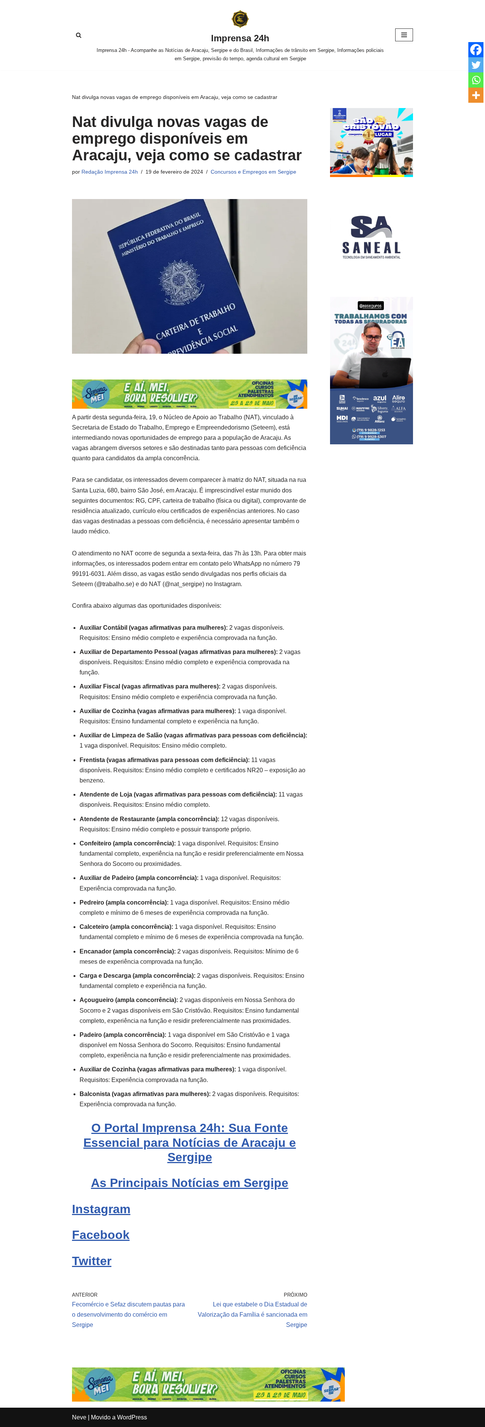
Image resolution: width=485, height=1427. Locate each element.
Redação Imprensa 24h (109, 172)
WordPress (132, 1417)
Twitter (91, 1261)
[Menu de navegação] (404, 34)
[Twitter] (475, 64)
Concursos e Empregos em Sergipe (253, 172)
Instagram (101, 1209)
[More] (475, 95)
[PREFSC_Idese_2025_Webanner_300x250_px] (371, 175)
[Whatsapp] (475, 80)
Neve (79, 1417)
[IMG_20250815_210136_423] (371, 442)
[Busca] (78, 35)
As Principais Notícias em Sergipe (189, 1183)
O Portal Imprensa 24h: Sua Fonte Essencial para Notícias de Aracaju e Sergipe (189, 1142)
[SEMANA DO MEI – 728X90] (189, 406)
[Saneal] (371, 276)
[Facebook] (475, 49)
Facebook (101, 1235)
